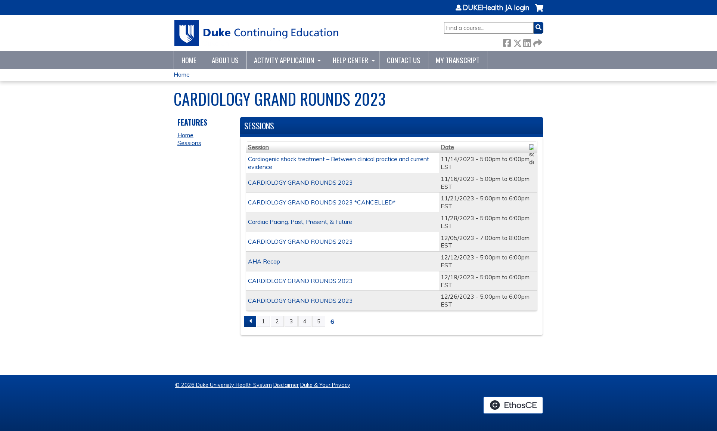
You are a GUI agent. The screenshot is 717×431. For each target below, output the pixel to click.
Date (447, 147)
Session (258, 147)
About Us (225, 60)
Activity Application (284, 60)
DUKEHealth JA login (496, 7)
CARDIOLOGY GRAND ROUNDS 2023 (300, 182)
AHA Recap (264, 261)
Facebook (506, 41)
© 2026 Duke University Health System (223, 385)
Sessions (189, 143)
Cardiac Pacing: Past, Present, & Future (300, 221)
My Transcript (457, 60)
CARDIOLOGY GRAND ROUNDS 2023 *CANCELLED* (321, 202)
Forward (537, 41)
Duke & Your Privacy (325, 385)
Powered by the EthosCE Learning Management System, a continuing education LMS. (513, 405)
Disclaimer (286, 385)
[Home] (257, 33)
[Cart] (539, 11)
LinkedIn (527, 41)
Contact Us (403, 60)
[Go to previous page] (250, 321)
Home (188, 60)
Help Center (350, 60)
